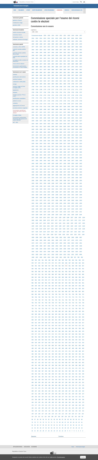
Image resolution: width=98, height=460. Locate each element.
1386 (57, 174)
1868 (53, 69)
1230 (57, 209)
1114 (83, 231)
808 (66, 291)
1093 (57, 237)
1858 (41, 72)
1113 (33, 234)
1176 (60, 220)
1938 (33, 55)
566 (73, 334)
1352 (37, 183)
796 (53, 294)
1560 (37, 137)
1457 (33, 160)
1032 (41, 251)
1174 (68, 220)
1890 (68, 63)
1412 (57, 169)
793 (63, 294)
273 (36, 388)
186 (59, 402)
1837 (72, 75)
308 (80, 379)
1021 (33, 254)
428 (53, 359)
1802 (57, 83)
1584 (45, 132)
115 (83, 413)
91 (51, 419)
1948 (45, 52)
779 (56, 297)
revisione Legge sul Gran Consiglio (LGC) (19, 87)
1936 (41, 55)
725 (76, 305)
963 (83, 263)
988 (53, 260)
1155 (33, 226)
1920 (53, 58)
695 (70, 311)
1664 (37, 115)
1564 (72, 135)
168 (66, 405)
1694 (72, 106)
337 (36, 376)
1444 (33, 163)
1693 (76, 106)
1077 (68, 240)
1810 (76, 81)
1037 (72, 248)
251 (56, 391)
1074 (80, 240)
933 (76, 268)
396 (53, 365)
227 (83, 393)
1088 (76, 237)
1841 (57, 75)
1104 (67, 234)
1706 (76, 103)
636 (53, 322)
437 (76, 356)
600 (66, 328)
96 (37, 419)
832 (39, 288)
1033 (37, 251)
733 (49, 305)
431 (43, 359)
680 (66, 314)
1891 (64, 63)
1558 (45, 137)
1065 (64, 243)
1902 (72, 61)
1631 (64, 120)
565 (76, 334)
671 (43, 317)
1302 (80, 191)
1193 (48, 217)
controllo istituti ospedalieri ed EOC (20, 57)
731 (56, 305)
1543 (53, 140)
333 (49, 376)
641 (36, 322)
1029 (53, 251)
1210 (33, 214)
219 (56, 396)
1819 (41, 81)
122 (59, 413)
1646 (57, 118)
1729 (37, 100)
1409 (68, 169)
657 (36, 319)
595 (83, 328)
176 (39, 405)
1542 (57, 140)
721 (36, 308)
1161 (64, 223)
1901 (76, 61)
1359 (60, 180)
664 (66, 317)
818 (32, 291)
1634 (53, 120)
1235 (37, 209)
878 (46, 280)
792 (66, 294)
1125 (40, 231)
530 (32, 342)
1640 (80, 118)
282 (59, 385)
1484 (80, 152)
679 (70, 314)
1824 (72, 78)
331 (56, 376)
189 (49, 402)
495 (43, 348)
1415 (45, 169)
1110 (44, 234)
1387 (53, 174)
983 (70, 260)
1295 (57, 194)
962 (32, 265)
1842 (53, 75)
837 (76, 285)
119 (69, 413)
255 (43, 391)
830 (46, 288)
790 (73, 294)
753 (36, 302)
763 (56, 300)
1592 (64, 129)
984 (66, 260)
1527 (64, 143)
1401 (49, 172)
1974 (45, 46)
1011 (72, 254)
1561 (33, 137)
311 (69, 379)
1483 (33, 155)
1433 (76, 163)
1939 (80, 52)
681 (63, 314)
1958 (57, 49)
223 (43, 396)
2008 (64, 38)
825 (63, 288)
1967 (72, 46)
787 (83, 294)
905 (63, 274)
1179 (48, 220)
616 (66, 325)
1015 (57, 254)
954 (59, 265)
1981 (68, 44)
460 (53, 354)
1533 (41, 143)
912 (39, 274)
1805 (45, 83)
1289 (80, 194)
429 (49, 359)
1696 (64, 106)
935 (70, 268)
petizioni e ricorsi (17, 100)
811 (56, 291)
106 (59, 416)
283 (56, 385)
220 (53, 396)
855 (70, 283)
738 (32, 305)
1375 (49, 177)
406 (73, 362)
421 (76, 359)
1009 (80, 254)
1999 (49, 41)
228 (80, 393)
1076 (72, 240)
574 (46, 334)
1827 (60, 78)
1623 (45, 123)
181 (76, 402)
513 (36, 345)
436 (80, 356)
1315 (80, 189)
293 (76, 382)
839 (70, 285)
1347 (57, 183)
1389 (45, 174)
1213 (72, 211)
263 (70, 388)
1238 (76, 206)
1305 (68, 191)
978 (32, 263)
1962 (41, 49)
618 (59, 325)
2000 (45, 41)
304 (39, 382)
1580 (60, 132)
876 (53, 280)
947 (83, 265)
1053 (60, 246)
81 (79, 419)
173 (49, 405)
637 (49, 322)
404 (80, 362)
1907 (52, 61)
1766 (45, 92)
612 (80, 325)
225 (36, 396)
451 (83, 354)
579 (83, 331)
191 (43, 402)
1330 (72, 186)
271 (43, 388)
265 (63, 388)
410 (59, 362)
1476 (60, 155)
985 (63, 260)
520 (66, 342)
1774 (64, 89)
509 (49, 345)
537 (63, 339)
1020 (37, 254)
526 (46, 342)
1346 (60, 183)
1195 (40, 217)
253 (49, 391)
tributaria (15, 92)
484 (80, 348)
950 (73, 265)
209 (36, 399)
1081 (53, 240)
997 (75, 257)
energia (15, 84)
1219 (49, 211)
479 (43, 351)
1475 (64, 155)
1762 (60, 92)
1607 (56, 126)
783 (43, 297)
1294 (60, 194)
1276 (80, 197)
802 (32, 294)
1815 (57, 81)
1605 (64, 126)
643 (83, 319)
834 (32, 288)
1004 (49, 257)
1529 (57, 143)
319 (43, 379)
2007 (68, 38)
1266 (68, 200)
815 (43, 291)
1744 (80, 95)
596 (80, 328)
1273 (41, 200)
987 (56, 260)
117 (76, 413)
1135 (56, 228)
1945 (57, 52)
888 (66, 277)
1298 (45, 194)
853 (76, 283)
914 (32, 274)
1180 (44, 220)
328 (66, 376)
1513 (68, 146)
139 (56, 410)
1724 (57, 100)
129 (36, 413)
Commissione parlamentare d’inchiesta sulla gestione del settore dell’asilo (20, 119)
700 (53, 311)
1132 (68, 228)
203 (56, 399)
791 (70, 294)
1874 (80, 66)
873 (63, 280)
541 (49, 339)
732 (53, 305)
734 (46, 305)
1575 (80, 132)
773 (76, 297)
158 (46, 408)
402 (32, 365)
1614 (80, 123)
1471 (80, 155)
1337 (45, 186)
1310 (48, 191)
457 (63, 354)
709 (76, 308)
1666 (80, 112)
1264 (76, 200)
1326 (37, 189)
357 (76, 371)
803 (83, 291)
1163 (56, 223)
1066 (60, 243)
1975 (41, 46)
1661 (49, 115)
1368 (76, 177)
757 (76, 300)
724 (80, 305)
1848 (80, 72)
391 (70, 365)
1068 (53, 243)
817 (36, 291)
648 (66, 319)
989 (49, 260)
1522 (33, 146)
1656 (68, 115)
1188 (68, 217)
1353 (33, 183)
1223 (33, 211)
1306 (64, 191)
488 (66, 348)
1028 (57, 251)
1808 (33, 83)
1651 (37, 118)
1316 (76, 189)
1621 (53, 123)
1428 (45, 166)
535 (70, 339)
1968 (68, 46)
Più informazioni (61, 457)
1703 (37, 106)
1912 (33, 61)
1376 (45, 177)
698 (59, 311)
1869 (49, 69)
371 (83, 368)
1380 (80, 174)
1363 (45, 180)
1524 (76, 143)
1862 (76, 69)
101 (76, 416)
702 (46, 311)
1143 (79, 226)
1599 (37, 129)
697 (63, 311)
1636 (45, 120)
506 (59, 345)
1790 (53, 86)
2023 (57, 35)
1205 (53, 214)
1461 (68, 157)
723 (83, 305)
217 (63, 396)
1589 (76, 129)
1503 (57, 149)
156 (53, 408)
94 (43, 419)
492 (53, 348)
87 (62, 419)
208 (39, 399)
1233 (45, 209)
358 (73, 371)
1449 (64, 160)
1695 (68, 106)
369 (36, 371)
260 (80, 388)
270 (46, 388)
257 (36, 391)
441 (63, 356)
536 (66, 339)
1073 (33, 243)
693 (76, 311)
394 (59, 365)
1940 (76, 52)
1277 (76, 197)
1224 (80, 209)
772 (80, 297)
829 (49, 288)
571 (56, 334)
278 (73, 385)
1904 (64, 61)
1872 (37, 69)
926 (46, 271)
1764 (53, 92)
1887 (80, 63)
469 (76, 351)
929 (36, 271)
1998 (53, 41)
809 (63, 291)
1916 (68, 58)
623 (43, 325)
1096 (45, 237)
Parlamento (21, 10)
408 (66, 362)
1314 (33, 191)
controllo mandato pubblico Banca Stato (19, 53)
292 (80, 382)
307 (83, 379)
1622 (49, 123)
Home (14, 10)
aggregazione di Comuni (19, 105)
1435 (68, 163)
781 (49, 297)
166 (73, 405)
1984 (57, 44)
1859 (37, 72)
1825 (68, 78)
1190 (60, 217)
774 (73, 297)
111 (42, 416)
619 (56, 325)
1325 (41, 189)
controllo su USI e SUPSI (19, 46)
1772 (72, 89)
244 (80, 391)
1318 (68, 189)
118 (73, 413)
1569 (53, 135)
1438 (57, 163)
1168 (37, 223)
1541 (60, 140)
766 (46, 300)
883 (83, 277)
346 (59, 374)
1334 (57, 186)
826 (59, 288)
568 (66, 334)
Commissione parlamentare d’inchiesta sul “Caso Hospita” (20, 66)
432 (39, 359)
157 (49, 408)
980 (80, 260)
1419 (80, 166)
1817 (49, 81)
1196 (37, 217)
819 (83, 288)
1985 (53, 44)
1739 (49, 98)
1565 (68, 135)
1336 (49, 186)
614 (73, 325)
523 (56, 342)
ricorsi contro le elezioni (18, 63)
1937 (37, 55)
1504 (53, 149)
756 (80, 300)
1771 (76, 89)
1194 (44, 217)
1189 (64, 217)
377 (63, 368)
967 (70, 263)
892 (53, 277)
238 (46, 393)
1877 (68, 66)
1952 (80, 49)
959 (43, 265)
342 (73, 374)
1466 (49, 157)
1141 (33, 228)
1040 (60, 248)
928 (39, 271)
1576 (76, 132)
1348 (53, 183)
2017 (80, 35)
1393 (80, 172)
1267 (64, 200)
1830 (49, 78)
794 (59, 294)
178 (32, 405)
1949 (41, 52)
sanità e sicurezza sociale (19, 32)
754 (32, 302)
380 (53, 368)
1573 (37, 135)
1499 (72, 149)
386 (32, 368)
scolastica (15, 103)
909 (49, 274)
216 (66, 396)
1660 (53, 115)
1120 (60, 231)
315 (56, 379)
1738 (53, 98)
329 (63, 376)
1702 (41, 106)
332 (53, 376)
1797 (76, 83)
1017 (49, 254)
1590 (72, 129)
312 (66, 379)
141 (49, 410)
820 (80, 288)
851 (83, 283)
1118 (68, 231)
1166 (44, 223)
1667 (76, 112)
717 (49, 308)
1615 (76, 123)
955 (56, 265)
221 (49, 396)
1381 (76, 174)
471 (70, 351)
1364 (41, 180)
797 (49, 294)
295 (70, 382)
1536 (80, 140)
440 (66, 356)
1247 (41, 206)
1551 (72, 137)
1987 (45, 44)
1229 (60, 209)
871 (70, 280)
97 (35, 419)
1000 (64, 257)
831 (43, 288)
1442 (41, 163)
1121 (56, 231)
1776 (57, 89)
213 (76, 396)
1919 (57, 58)
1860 (33, 72)
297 (63, 382)
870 (73, 280)
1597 (45, 129)
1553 (64, 137)
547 (83, 337)
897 (36, 277)
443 (56, 356)
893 (49, 277)
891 (56, 277)
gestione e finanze (17, 20)
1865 (64, 69)
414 (46, 362)
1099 (33, 237)
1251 (76, 203)
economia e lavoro (17, 34)
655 (43, 319)
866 (32, 283)
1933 (53, 55)
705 (36, 311)
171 (56, 405)
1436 (64, 163)
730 (59, 305)
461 (49, 354)
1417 (37, 169)
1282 (57, 197)
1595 (53, 129)
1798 (72, 83)
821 (76, 288)
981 (76, 260)
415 (43, 362)
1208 (41, 214)
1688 (45, 109)
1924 (37, 58)
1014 (60, 254)
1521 (37, 146)
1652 (33, 118)
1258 (49, 203)
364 (53, 371)
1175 (64, 220)
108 (52, 416)
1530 (53, 143)
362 (59, 371)
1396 (68, 172)
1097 (41, 237)
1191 (56, 217)
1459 (76, 157)
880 (39, 280)
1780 (41, 89)
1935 (45, 55)
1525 (72, 143)
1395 (72, 172)
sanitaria (15, 74)
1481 (41, 155)
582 (73, 331)
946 (32, 268)
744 (66, 302)
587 (56, 331)
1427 (49, 166)
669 (49, 317)
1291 (72, 194)
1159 (72, 223)
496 (39, 348)
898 (32, 277)
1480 (45, 155)
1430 (37, 166)
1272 (45, 200)
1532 (45, 143)
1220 (45, 211)
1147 (64, 226)
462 (46, 354)
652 (53, 319)
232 (66, 393)
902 (73, 274)
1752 (49, 95)
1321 (57, 189)
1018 (45, 254)
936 (66, 268)
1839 (64, 75)
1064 (68, 243)
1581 (57, 132)
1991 (80, 41)
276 (80, 385)
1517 (53, 146)
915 (83, 271)
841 (63, 285)
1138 (44, 228)
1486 (72, 152)
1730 (33, 100)
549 (76, 337)
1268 (60, 200)
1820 (37, 81)
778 (59, 297)
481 (36, 351)
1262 (33, 203)
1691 (33, 109)
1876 (72, 66)
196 (80, 399)
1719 (76, 100)
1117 (72, 231)
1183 (33, 220)
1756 (33, 95)
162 (32, 408)
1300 (37, 194)
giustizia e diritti (16, 25)
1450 (60, 160)
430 (46, 359)
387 (83, 365)
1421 (72, 166)
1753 (45, 95)
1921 (49, 58)
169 (63, 405)
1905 (60, 61)
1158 (76, 223)
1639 (33, 120)
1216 (60, 211)
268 (53, 388)
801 (36, 294)
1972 (53, 46)
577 (36, 334)
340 (80, 374)
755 (83, 300)
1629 (72, 120)
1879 (60, 66)
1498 (76, 149)
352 (39, 374)
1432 (80, 163)
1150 (52, 226)
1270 (53, 200)
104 (66, 416)
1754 (41, 95)
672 (39, 317)
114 (32, 416)
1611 (41, 126)
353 (36, 374)
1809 (80, 81)
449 (36, 356)
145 (36, 410)
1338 (41, 186)
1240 (68, 206)
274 (32, 388)
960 (39, 265)
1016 (53, 254)
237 (49, 393)
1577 (72, 132)
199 (70, 399)
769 (36, 300)
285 (49, 385)
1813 (64, 81)
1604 (68, 126)
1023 (76, 251)
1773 (68, 89)
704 (39, 311)
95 (40, 419)
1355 (76, 180)
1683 (64, 109)
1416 (41, 169)
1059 (37, 246)
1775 (60, 89)
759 (70, 300)
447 (43, 356)
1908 (48, 61)
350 (46, 374)
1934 (49, 55)
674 (32, 317)
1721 (68, 100)
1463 (60, 157)
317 (49, 379)
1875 (76, 66)
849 (36, 285)
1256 (57, 203)
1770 (80, 89)
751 (43, 302)
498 (32, 348)
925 (49, 271)
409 (63, 362)
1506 (45, 149)
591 (43, 331)
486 (73, 348)
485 (76, 348)
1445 (80, 160)
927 (43, 271)
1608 (52, 126)
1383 (68, 174)
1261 (37, 203)
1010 (76, 254)
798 (46, 294)
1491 (53, 152)
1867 (57, 69)
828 (53, 288)
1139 (40, 228)
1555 (57, 137)
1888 (76, 63)
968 (66, 263)
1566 (64, 135)
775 (70, 297)
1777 (53, 89)
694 (73, 311)
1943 (64, 52)
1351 (41, 183)
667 (56, 317)
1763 (57, 92)
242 (32, 393)
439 (70, 356)
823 (70, 288)
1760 (68, 92)
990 (46, 260)
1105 (63, 234)
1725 (53, 100)
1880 (57, 66)
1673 (53, 112)
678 (73, 314)
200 (66, 399)
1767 (41, 92)
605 (49, 328)
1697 (60, 106)
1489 (60, 152)
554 (59, 337)
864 (39, 283)
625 (36, 325)
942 (46, 268)
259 (83, 388)
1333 (60, 186)
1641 (76, 118)
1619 (60, 123)
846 (46, 285)
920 (66, 271)
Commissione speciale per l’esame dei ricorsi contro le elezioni (19, 111)
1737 (57, 98)
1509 (33, 149)
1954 (72, 49)
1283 (53, 197)
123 (56, 413)
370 (32, 371)
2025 (49, 35)
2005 (76, 38)
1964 (33, 49)
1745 (76, 95)
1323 (49, 189)
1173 (72, 220)
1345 (64, 183)
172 (53, 405)
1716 (37, 103)
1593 (60, 129)
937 (63, 268)
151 (70, 408)
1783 (80, 86)
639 (43, 322)
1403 (41, 172)
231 (70, 393)
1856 (49, 72)
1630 (68, 120)
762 (59, 300)
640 (39, 322)
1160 (68, 223)
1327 (33, 189)
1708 (68, 103)
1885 (37, 66)
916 (80, 271)
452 (80, 354)
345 (63, 374)
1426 (53, 166)
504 (66, 345)
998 (72, 257)
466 (32, 354)
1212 (76, 211)
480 (39, 351)
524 (53, 342)
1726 (49, 100)
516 (80, 342)
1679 (80, 109)
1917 (64, 58)
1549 (80, 137)
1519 (45, 146)
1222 (37, 211)
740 (80, 302)
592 (39, 331)
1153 (40, 226)
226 (32, 396)
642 (32, 322)
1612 (37, 126)
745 (63, 302)
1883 (45, 66)
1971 (57, 46)
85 (68, 419)
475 (56, 351)
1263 (80, 200)
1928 (72, 55)
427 (56, 359)
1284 (49, 197)
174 (46, 405)
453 (76, 354)
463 (43, 354)
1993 (72, 41)
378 (59, 368)
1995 (64, 41)
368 (39, 371)
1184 (83, 217)
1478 (53, 155)
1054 (57, 246)
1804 (49, 83)
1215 (64, 211)
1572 (41, 135)
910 (46, 274)
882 (32, 280)
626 (32, 325)
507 (56, 345)
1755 (37, 95)
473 (63, 351)
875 (56, 280)
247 (70, 391)
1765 (49, 92)
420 (80, 359)
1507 (41, 149)
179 (83, 402)
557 (49, 337)
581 (76, 331)
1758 (76, 92)
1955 (68, 49)
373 (76, 368)
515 (83, 342)
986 (59, 260)
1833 (37, 78)
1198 (80, 214)
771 (83, 297)
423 (70, 359)
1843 (49, 75)
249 (63, 391)
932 (80, 268)
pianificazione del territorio (19, 76)
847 (43, 285)
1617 (68, 123)
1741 (41, 98)
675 (83, 314)
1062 (76, 243)
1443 (37, 163)
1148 (60, 226)
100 (79, 416)
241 (36, 393)
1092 (60, 237)
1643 (68, 118)
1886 (33, 66)
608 (39, 328)
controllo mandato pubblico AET (19, 50)
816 (39, 291)
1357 (68, 180)
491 (56, 348)
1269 (57, 200)
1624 (41, 123)
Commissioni (59, 10)
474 (59, 351)
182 (73, 402)
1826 (64, 78)
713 (63, 308)
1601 (80, 126)
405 (76, 362)
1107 (56, 234)
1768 (37, 92)
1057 (45, 246)
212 (80, 396)
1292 (68, 194)
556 (53, 337)
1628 (76, 120)
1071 (41, 243)
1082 (49, 240)
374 (73, 368)
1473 (72, 155)
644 (80, 319)
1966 (76, 46)
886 (73, 277)
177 (36, 405)
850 (32, 285)
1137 (48, 228)
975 (43, 263)
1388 (49, 174)
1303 (76, 191)
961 (36, 265)
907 (56, 274)
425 (63, 359)
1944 (60, 52)
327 (70, 376)
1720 (72, 100)
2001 (41, 41)
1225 (76, 209)
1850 (72, 72)
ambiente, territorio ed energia (20, 39)
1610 (44, 126)
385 (36, 368)
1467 (45, 157)
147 (83, 408)
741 (76, 302)
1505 (49, 149)
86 (65, 419)
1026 (64, 251)
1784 (76, 86)
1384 (64, 174)
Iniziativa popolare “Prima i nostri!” (19, 95)
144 (39, 410)
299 (56, 382)
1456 (37, 160)
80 (81, 419)
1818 (45, 81)
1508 (37, 149)
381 (49, 368)
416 (39, 362)
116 (79, 413)
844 (53, 285)
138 (59, 410)
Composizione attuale (37, 35)
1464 (57, 157)
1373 (57, 177)
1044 (45, 248)
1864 (68, 69)
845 (49, 285)
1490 (57, 152)
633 (63, 322)
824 (66, 288)
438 (73, 356)
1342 (76, 183)
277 (76, 385)
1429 (41, 166)
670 (46, 317)
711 (69, 308)
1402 (45, 172)
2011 (53, 38)
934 (73, 268)
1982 (64, 44)
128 (39, 413)
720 (39, 308)
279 (70, 385)
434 (32, 359)
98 (32, 419)
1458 (80, 157)
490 (59, 348)
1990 (33, 44)
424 (66, 359)
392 (66, 365)
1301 (33, 194)
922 (59, 271)
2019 (73, 35)
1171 (79, 220)
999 (68, 257)
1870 (45, 69)
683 (56, 314)
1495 (37, 152)
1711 (57, 103)
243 (83, 391)
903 (69, 274)
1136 (52, 228)
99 (82, 416)
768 (39, 300)
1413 (53, 169)
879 (43, 280)
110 (45, 416)
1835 (80, 75)
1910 (41, 61)
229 (76, 393)
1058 (41, 246)
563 (83, 334)
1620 (57, 123)
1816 (53, 81)
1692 (80, 106)
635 (56, 322)
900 (80, 274)
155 (56, 408)
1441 (45, 163)
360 (66, 371)
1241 (64, 206)
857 (63, 283)
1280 (64, 197)
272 (39, 388)
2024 (53, 35)
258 (32, 391)
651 (56, 319)
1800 (64, 83)
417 (36, 362)
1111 (40, 234)
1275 (33, 200)
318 (46, 379)
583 (70, 331)
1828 (57, 78)
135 (70, 410)
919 (70, 271)
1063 (72, 243)
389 (76, 365)
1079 (60, 240)
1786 (68, 86)
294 (73, 382)
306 (32, 382)
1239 (72, 206)
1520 (41, 146)
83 (73, 419)
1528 (60, 143)
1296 (53, 194)
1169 (33, 223)
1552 (68, 137)
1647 (53, 118)
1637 (41, 120)
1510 (80, 146)
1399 (57, 172)
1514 (64, 146)
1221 (41, 211)
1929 (68, 55)
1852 (64, 72)
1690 (37, 109)
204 (53, 399)
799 (43, 294)
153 (63, 408)
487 (70, 348)
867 (83, 280)
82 (76, 419)
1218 (53, 211)
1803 (53, 83)
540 (53, 339)
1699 (53, 106)
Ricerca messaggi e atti (77, 10)
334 (46, 376)
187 (56, 402)
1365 (37, 180)
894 (46, 277)
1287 (37, 197)
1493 (45, 152)
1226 (72, 209)
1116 (75, 231)
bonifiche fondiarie (17, 79)
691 (83, 311)
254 (46, 391)
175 (43, 405)
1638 (37, 120)
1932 (57, 55)
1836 (76, 75)
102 (72, 416)
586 (59, 331)
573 (49, 334)
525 (49, 342)
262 (73, 388)
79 (32, 422)
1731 (80, 98)
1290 (76, 194)
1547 (37, 140)
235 (56, 393)
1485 (76, 152)
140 (53, 410)
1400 (53, 172)
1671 (60, 112)
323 (83, 376)
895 (43, 277)
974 (46, 263)
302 (46, 382)
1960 (49, 49)
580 (80, 331)
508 (53, 345)
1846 (37, 75)
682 (59, 314)
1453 (49, 160)
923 (56, 271)
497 (36, 348)
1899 (33, 63)
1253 (68, 203)
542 (46, 339)
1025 (68, 251)
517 (76, 342)
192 (39, 402)
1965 (80, 46)
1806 (41, 83)
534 (73, 339)
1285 (45, 197)
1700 (49, 106)
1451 (57, 160)
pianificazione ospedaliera (19, 98)
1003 (53, 257)
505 (63, 345)
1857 (45, 72)
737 (36, 305)
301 (49, 382)
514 (32, 345)
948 (80, 265)
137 (63, 410)
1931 (60, 55)
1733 (72, 98)
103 (69, 416)
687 (43, 314)
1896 (45, 63)
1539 (68, 140)
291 (83, 382)
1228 (64, 209)
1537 (76, 140)
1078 (64, 240)
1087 (80, 237)
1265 (72, 200)
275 (83, 385)
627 (83, 322)
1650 (41, 118)
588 (53, 331)
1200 (72, 214)
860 (53, 283)
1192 (52, 217)
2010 (56, 38)
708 (80, 308)
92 (48, 419)
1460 (72, 157)
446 (46, 356)
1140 (37, 228)
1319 (64, 189)
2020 (69, 35)
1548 (33, 140)
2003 (33, 41)
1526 (68, 143)
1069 (49, 243)
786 (32, 297)
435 (83, 356)
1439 (53, 163)
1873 (33, 69)
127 (43, 413)
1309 (52, 191)
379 (56, 368)
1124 (44, 231)
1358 (64, 180)
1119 (64, 231)
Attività (28, 10)
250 (59, 391)
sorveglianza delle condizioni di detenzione (20, 60)
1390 (41, 174)
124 (53, 413)
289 (36, 385)
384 (39, 368)
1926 (80, 55)
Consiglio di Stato (17, 115)
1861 (80, 69)
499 (83, 345)
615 (70, 325)
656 (39, 319)
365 (49, 371)
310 (73, 379)
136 (66, 410)
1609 (48, 126)
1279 (68, 197)
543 (43, 339)
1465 (53, 157)
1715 (41, 103)
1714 (45, 103)
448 (39, 356)
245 (76, 391)
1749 (60, 95)
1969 (64, 46)
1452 (53, 160)
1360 (57, 180)
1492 (49, 152)
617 (63, 325)
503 (69, 345)
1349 (49, 183)
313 (63, 379)
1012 (68, 254)
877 (49, 280)
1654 (76, 115)
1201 (68, 214)
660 (80, 317)
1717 (33, 103)
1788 (60, 86)
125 (49, 413)
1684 (60, 109)
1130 (76, 228)
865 (36, 283)
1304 (72, 191)
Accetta (83, 457)
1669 (68, 112)
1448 (68, 160)
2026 (45, 35)
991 (43, 260)
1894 (53, 63)
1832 (41, 78)
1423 (64, 166)
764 (53, 300)
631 (70, 322)
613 (76, 325)
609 (36, 328)
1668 (72, 112)
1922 (45, 58)
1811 (72, 81)
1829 (53, 78)
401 (36, 365)
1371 (64, 177)
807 (69, 291)
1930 (64, 55)
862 (46, 283)
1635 (49, 120)
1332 (64, 186)
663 (70, 317)
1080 (57, 240)
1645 (60, 118)
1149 (56, 226)
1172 (76, 220)
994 (32, 260)
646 (73, 319)
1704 (33, 106)
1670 (64, 112)
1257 (53, 203)
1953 (76, 49)
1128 (83, 228)
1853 (60, 72)
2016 (33, 38)
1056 (49, 246)
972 (53, 263)
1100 (83, 234)
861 (49, 283)
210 (32, 399)
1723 (60, 100)
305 (36, 382)
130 (32, 413)
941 (49, 268)
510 (46, 345)
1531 (49, 143)
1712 (53, 103)
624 (39, 325)
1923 (41, 58)
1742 (37, 98)
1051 (68, 246)
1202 (64, 214)
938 (59, 268)
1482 (37, 155)
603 (56, 328)
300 (53, 382)
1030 (49, 251)
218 (59, 396)
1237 (80, 206)
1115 (79, 231)
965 (76, 263)
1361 (53, 180)
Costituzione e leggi (17, 22)
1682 (68, 109)
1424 (60, 166)
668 (53, 317)
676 (80, 314)
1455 (41, 160)
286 (46, 385)
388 (80, 365)
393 (63, 365)
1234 (41, 209)
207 (43, 399)
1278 (72, 197)
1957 (60, 49)
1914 (76, 58)
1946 (53, 52)
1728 (41, 100)
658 (32, 319)
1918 (60, 58)
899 (83, 274)
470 (73, 351)
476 (53, 351)
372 (80, 368)
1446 (76, 160)
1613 (33, 126)
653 (49, 319)
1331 (68, 186)
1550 (76, 137)
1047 (33, 248)
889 (63, 277)
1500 (68, 149)
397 (49, 365)
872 (66, 280)
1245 (49, 206)
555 (56, 337)
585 (63, 331)
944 (39, 268)
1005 (45, 257)
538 (59, 339)
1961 (45, 49)
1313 (37, 191)
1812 (68, 81)
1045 (41, 248)
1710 (60, 103)
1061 (80, 243)
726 (73, 305)
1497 (80, 149)
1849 (76, 72)
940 (53, 268)
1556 (53, 137)
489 (63, 348)
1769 (33, 92)
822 (73, 288)
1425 (57, 166)
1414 (49, 169)
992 (39, 260)
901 (76, 274)
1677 (37, 112)
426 (59, 359)
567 (70, 334)
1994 (68, 41)
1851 (68, 72)
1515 (60, 146)
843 (56, 285)
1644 (64, 118)
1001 (60, 257)
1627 (80, 120)
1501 (64, 149)
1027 (60, 251)
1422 (68, 166)
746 (59, 302)
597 (76, 328)
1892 (60, 63)
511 (42, 345)
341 (76, 374)
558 (46, 337)
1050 (72, 246)
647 (70, 319)
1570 (49, 135)
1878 (64, 66)
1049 (76, 246)
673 (36, 317)
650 (59, 319)
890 (59, 277)
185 (63, 402)
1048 (80, 246)
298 (59, 382)
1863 (72, 69)
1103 (71, 234)
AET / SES (15, 122)
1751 (53, 95)
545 (36, 339)
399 (43, 365)
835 (83, 285)
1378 (37, 177)
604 (53, 328)
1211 (80, 211)
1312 (41, 191)
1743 (33, 98)
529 (36, 342)
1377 (41, 177)
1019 (41, 254)
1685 (57, 109)
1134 (60, 228)
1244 (53, 206)
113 (36, 416)
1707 (72, 103)
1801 (60, 83)
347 (56, 374)
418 (32, 362)
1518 (49, 146)
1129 (79, 228)
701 (49, 311)
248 (66, 391)
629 (76, 322)
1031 (45, 251)
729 (63, 305)
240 (39, 393)
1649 (45, 118)
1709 (64, 103)
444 (53, 356)
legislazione (16, 90)
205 (49, 399)
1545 (45, 140)
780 (53, 297)
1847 (33, 75)
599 (70, 328)
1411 (60, 169)
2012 (49, 38)
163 (83, 405)
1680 (76, 109)
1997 (57, 41)
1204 (57, 214)
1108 (52, 234)
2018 (76, 35)
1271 (49, 200)
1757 (80, 92)
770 (32, 300)
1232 (49, 209)
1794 (37, 86)
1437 (60, 163)
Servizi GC (67, 10)
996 (78, 257)
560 (39, 337)
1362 (49, 180)
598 (73, 328)
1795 (33, 86)
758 (73, 300)
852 (80, 283)
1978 (80, 44)
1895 (49, 63)
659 (83, 317)
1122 (52, 231)
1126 (37, 231)
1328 (80, 186)
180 (80, 402)
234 (59, 393)
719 (43, 308)
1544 (49, 140)
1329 (76, 186)
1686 (53, 109)
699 (56, 311)
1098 (37, 237)
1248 (37, 206)
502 (73, 345)
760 (66, 300)
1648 (49, 118)
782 (46, 297)
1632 (60, 120)
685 (49, 314)
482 (32, 351)
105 (62, 416)
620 (53, 325)
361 (63, 371)
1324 (45, 189)
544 (39, 339)
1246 (45, 206)
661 (76, 317)
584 (66, 331)
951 (70, 265)
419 (83, 359)
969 (63, 263)
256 (39, 391)
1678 (33, 112)
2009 (60, 38)
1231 (53, 209)
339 (83, 374)
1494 (41, 152)
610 (32, 328)
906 (59, 274)
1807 (37, 83)
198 (73, 399)
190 (46, 402)
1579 (64, 132)
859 (56, 283)
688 (39, 314)
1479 (49, 155)
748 (53, 302)
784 (39, 297)
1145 (72, 226)
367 (43, 371)
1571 (45, 135)
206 (46, 399)
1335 (53, 186)
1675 (45, 112)
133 (76, 410)
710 (73, 308)
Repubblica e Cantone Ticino (26, 2)
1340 (33, 186)
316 (53, 379)
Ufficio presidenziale (49, 10)
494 (46, 348)
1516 (57, 146)
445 (49, 356)
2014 (41, 38)
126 (46, 413)
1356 (72, 180)
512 (39, 345)
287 (43, 385)
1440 (49, 163)
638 (46, 322)
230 (73, 393)
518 (73, 342)
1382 (72, 174)
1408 (72, 169)
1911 (37, 61)
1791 (49, 86)
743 (70, 302)
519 (70, 342)
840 (66, 285)
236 (53, 393)
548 (80, 337)
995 (82, 257)
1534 (37, 143)
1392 (33, 174)
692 (80, 311)
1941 (72, 52)
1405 (33, 172)
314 (59, 379)
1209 (37, 214)
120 (66, 413)
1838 (68, 75)
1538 (72, 140)
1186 (76, 217)
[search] (81, 2)
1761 (64, 92)
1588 (80, 129)
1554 (60, 137)
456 (66, 354)
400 (39, 365)
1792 (45, 86)
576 (39, 334)
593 (36, 331)
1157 (79, 223)
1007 (37, 257)
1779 (45, 89)
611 (83, 325)
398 (46, 365)
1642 (72, 118)
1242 (60, 206)
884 (80, 277)
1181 (40, 220)
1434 (72, 163)
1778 (49, 89)
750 (46, 302)
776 (66, 297)
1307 (60, 191)
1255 (60, 203)
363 (56, 371)
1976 (37, 46)
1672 (57, 112)
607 (43, 328)
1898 (37, 63)
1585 (41, 132)
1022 (80, 251)
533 (76, 339)
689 (36, 314)
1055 (53, 246)
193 (36, 402)
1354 (80, 180)
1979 (76, 44)
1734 (68, 98)
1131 (72, 228)
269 (49, 388)
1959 (53, 49)
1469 (37, 157)
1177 (56, 220)
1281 (60, 197)
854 (73, 283)
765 (49, 300)
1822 (80, 78)
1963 (37, 49)
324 (80, 376)
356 (80, 371)
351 (43, 374)
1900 (80, 61)
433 (36, 359)
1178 (52, 220)
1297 (49, 194)
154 (59, 408)
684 (53, 314)
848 (39, 285)
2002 (37, 41)
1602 (76, 126)
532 (80, 339)
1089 (72, 237)
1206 (49, 214)
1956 (64, 49)
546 (32, 339)
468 (80, 351)
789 (76, 294)
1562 (80, 135)
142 (46, 410)
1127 (33, 231)
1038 (68, 248)
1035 (80, 248)
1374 (53, 177)
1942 (68, 52)
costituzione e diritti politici (19, 81)
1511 (76, 146)
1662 (45, 115)
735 (43, 305)
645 (76, 319)
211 (83, 396)
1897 (41, 63)
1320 (60, 189)
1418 (33, 169)
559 (43, 337)
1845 (41, 75)
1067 (57, 243)
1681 (72, 109)
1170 (83, 220)
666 (59, 317)
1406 (80, 169)
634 (59, 322)
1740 (45, 98)
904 (66, 274)
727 (70, 305)
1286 (41, 197)
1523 (80, 143)
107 (56, 416)
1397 (64, 172)
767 (43, 300)
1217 (57, 211)
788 (80, 294)
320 (39, 379)
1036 (76, 248)
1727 (45, 100)
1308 (56, 191)
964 (80, 263)
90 (54, 419)
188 (53, 402)
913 (36, 274)
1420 (76, 166)
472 (66, 351)
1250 (80, 203)
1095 (49, 237)
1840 (60, 75)
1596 (49, 129)
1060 (33, 246)
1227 (68, 209)
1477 (57, 155)
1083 (45, 240)
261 (76, 388)
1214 (68, 211)
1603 (72, 126)
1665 (33, 115)
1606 (60, 126)
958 (46, 265)
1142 (83, 226)
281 (63, 385)
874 (59, 280)
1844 (45, 75)
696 (66, 311)
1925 (33, 58)
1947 (49, 52)
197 (76, 399)
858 (59, 283)
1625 (37, 123)
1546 (41, 140)
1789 (57, 86)
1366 (33, 180)
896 (39, 277)
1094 (53, 237)
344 (66, 374)
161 (36, 408)
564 (80, 334)
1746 (72, 95)
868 (80, 280)
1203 (60, 214)
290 (32, 385)
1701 (45, 106)
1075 (76, 240)
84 (70, 419)
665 (63, 317)
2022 (61, 35)
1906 (56, 61)
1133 (64, 228)
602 (59, 328)
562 (32, 337)
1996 (60, 41)
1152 (44, 226)
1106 (60, 234)
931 (83, 268)
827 (56, 288)
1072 (37, 243)
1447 (72, 160)
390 (73, 365)
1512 (72, 146)
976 (39, 263)
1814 (60, 81)
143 (43, 410)
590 (46, 331)
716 (53, 308)
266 (59, 388)
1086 (33, 240)
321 (36, 379)
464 (39, 354)
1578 (68, 132)
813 (49, 291)
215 (70, 396)
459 (56, 354)
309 (76, 379)
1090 (68, 237)
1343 (72, 183)
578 (32, 334)
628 (80, 322)
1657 (64, 115)
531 (83, 339)
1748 (64, 95)
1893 (57, 63)
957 (49, 265)
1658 (60, 115)
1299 (41, 194)
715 (56, 308)
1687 (49, 109)
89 (57, 419)
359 (70, 371)
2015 (37, 38)
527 (43, 342)
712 (66, 308)
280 (66, 385)
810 (59, 291)
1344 (68, 183)
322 (32, 379)
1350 (45, 183)
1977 (33, 46)
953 (63, 265)
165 (76, 405)
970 (59, 263)
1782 (33, 89)
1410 (64, 169)
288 (39, 385)
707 (83, 308)
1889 (72, 63)
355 (83, 371)
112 (39, 416)
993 (36, 260)
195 (83, 399)
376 (66, 368)
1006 (41, 257)
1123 (48, 231)
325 (76, 376)
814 (46, 291)
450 (32, 356)
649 (63, 319)
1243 (57, 206)
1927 (76, 55)
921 (63, 271)
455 (70, 354)
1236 (33, 209)
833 (36, 288)
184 (66, 402)
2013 (45, 38)
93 (46, 419)
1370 (68, 177)
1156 (83, 223)
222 (46, 396)
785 (36, 297)
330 (59, 376)
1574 (33, 135)
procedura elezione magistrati (20, 108)
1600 (33, 129)
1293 (64, 194)
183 (70, 402)
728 (66, 305)
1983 (60, 44)
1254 (64, 203)
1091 (64, 237)
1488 (64, 152)
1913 (80, 58)
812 (53, 291)
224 (39, 396)
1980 (72, 44)
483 (83, 348)
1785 (72, 86)
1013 (64, 254)
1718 (80, 100)
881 (36, 280)
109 (49, 416)
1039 (64, 248)
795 (56, 294)
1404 (37, 172)
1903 (68, 61)
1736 (60, 98)
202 (59, 399)
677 (76, 314)
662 (73, 317)
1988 (41, 44)
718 (46, 308)
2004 (80, 38)
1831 (45, 78)
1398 (60, 172)
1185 (79, 217)
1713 (49, 103)
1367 (80, 177)
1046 (37, 248)
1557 (49, 137)
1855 (53, 72)
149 (76, 408)
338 (32, 376)
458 (59, 354)
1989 (37, 44)
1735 (64, 98)
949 (76, 265)
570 (59, 334)
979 (83, 260)
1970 (60, 46)
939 (56, 268)
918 (73, 271)
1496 (33, 152)
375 (70, 368)
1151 (48, 226)
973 (49, 263)
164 (80, 405)
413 (49, 362)
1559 (41, 137)
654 (46, 319)
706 (32, 311)
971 (56, 263)
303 (43, 382)
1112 (36, 234)
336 (39, 376)
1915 (72, 58)
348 (53, 374)
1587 (33, 132)
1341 (80, 183)
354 (32, 374)
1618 (64, 123)
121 (63, 413)
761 (63, 300)
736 (39, 305)
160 (39, 408)
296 (66, 382)
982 (73, 260)
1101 (79, 234)
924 (53, 271)
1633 (57, 120)
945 (36, 268)
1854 (57, 72)
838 (73, 285)
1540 (64, 140)
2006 (72, 38)
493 (49, 348)
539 (56, 339)
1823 (76, 78)
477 (49, 351)
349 (49, 374)
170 (59, 405)
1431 (33, 166)
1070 (45, 243)
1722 (64, 100)
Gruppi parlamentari (37, 10)
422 (73, 359)
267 (56, 388)
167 (70, 405)
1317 (72, 189)
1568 (57, 135)
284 (53, 385)
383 (43, 368)
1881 (53, 66)
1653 (80, 115)
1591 (68, 129)
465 (36, 354)
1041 (57, 248)
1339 (37, 186)
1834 (33, 78)
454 (73, 354)
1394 (76, 172)
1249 (33, 206)
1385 (60, 174)
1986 (49, 44)
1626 (33, 123)
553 (63, 337)
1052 (64, 246)
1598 (41, 129)
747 (56, 302)
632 (66, 322)
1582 (53, 132)
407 (69, 362)
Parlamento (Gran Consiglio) (21, 6)
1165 (48, 223)
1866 (60, 69)
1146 (68, 226)
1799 (68, 83)
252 (53, 391)
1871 (41, 69)
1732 (76, 98)
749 (49, 302)
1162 (60, 223)
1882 (49, 66)
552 (66, 337)
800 (39, 294)
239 (43, 393)
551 (70, 337)
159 (43, 408)
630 (73, 322)
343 (70, 374)
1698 (57, 106)
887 (70, 277)
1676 (41, 112)
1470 (33, 157)
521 (63, 342)
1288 (33, 197)
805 (76, 291)
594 (32, 331)
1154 (37, 226)
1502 (60, 149)
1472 (76, 155)
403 (83, 362)
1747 (68, 95)
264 (66, 388)
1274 (37, 200)
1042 (53, 248)
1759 (72, 92)
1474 (68, 155)
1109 (48, 234)
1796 (80, 83)
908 (53, 274)
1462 (64, 157)
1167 (40, 223)
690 (32, 314)
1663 (41, 115)
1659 (57, 115)
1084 (41, 240)
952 (66, 265)
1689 (41, 109)
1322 (53, 189)
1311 (45, 191)
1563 (76, 135)
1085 (37, 240)
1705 (80, 103)
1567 (60, 135)
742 (73, 302)
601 (63, 328)
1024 (72, 251)
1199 (76, 214)
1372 (60, 177)
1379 (33, 177)
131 (83, 410)
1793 (41, 86)
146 (32, 410)
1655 (72, 115)
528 (39, 342)
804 (80, 291)
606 (46, 328)
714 (59, 308)
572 (53, 334)
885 (76, 277)
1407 (76, 169)
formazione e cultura (18, 37)
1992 (76, 41)
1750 (57, 95)
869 (76, 280)
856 (66, 283)
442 (59, 356)
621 (49, 325)
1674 (49, 112)
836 (80, 285)
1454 (45, 160)
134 (73, 410)
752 (39, 302)
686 (46, 314)
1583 (49, 132)
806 (73, 291)
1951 (33, 52)
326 (73, 376)
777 (63, 297)
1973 (49, 46)
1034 (33, 251)
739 (83, 302)
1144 (76, 226)
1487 (68, 152)
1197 (33, 217)
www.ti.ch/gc (76, 2)
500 (80, 345)
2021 (65, 35)
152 (66, 408)
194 (32, 402)
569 (63, 334)
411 (56, 362)
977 (36, 263)
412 (53, 362)
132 (80, 410)
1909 (44, 61)
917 (76, 271)
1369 (72, 177)
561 (36, 337)
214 (73, 396)
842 (59, 285)
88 (59, 419)
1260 (41, 203)
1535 (33, 143)
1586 (37, 132)
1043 (49, 248)
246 (73, 391)
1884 (41, 66)
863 (43, 283)
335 (43, 376)
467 (83, 351)
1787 (64, 86)
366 (46, 371)
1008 (33, 257)
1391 (37, 174)
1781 (37, 89)
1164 (52, 223)
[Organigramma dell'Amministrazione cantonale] (84, 2)
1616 (72, 123)
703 (43, 311)
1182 (37, 220)
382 (46, 368)
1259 (45, 203)
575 (43, 334)
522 (59, 342)
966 (73, 263)
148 (80, 408)
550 (73, 337)
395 (56, 365)
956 (53, 265)
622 (46, 325)
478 (46, 351)
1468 (41, 157)
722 (32, 308)
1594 (57, 129)
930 (32, 271)
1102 (75, 234)
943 (43, 268)
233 (63, 393)
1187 (72, 217)
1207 (45, 214)
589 (49, 331)
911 (42, 274)
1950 (37, 52)
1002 (57, 257)
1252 (72, 203)
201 (63, 399)
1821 (33, 81)
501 (76, 345)
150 (73, 408)
